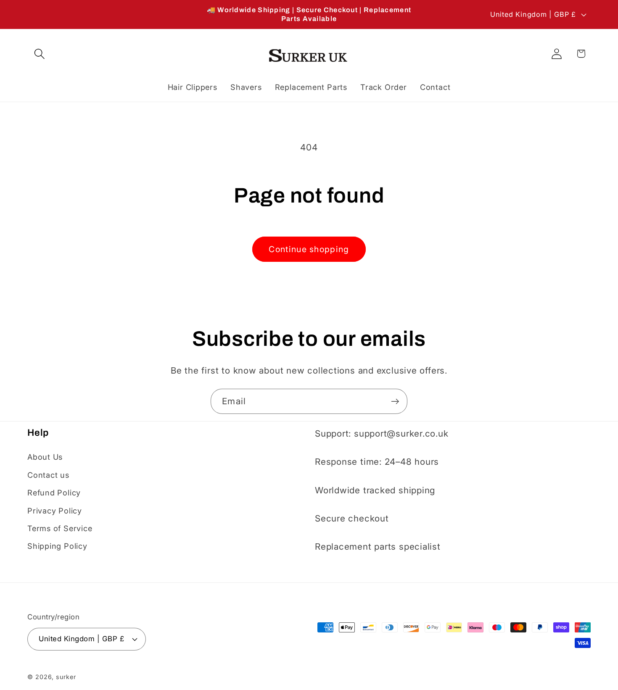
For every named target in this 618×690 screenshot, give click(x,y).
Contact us (48, 474)
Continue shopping (309, 249)
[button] (39, 54)
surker (66, 676)
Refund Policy (54, 492)
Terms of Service (59, 527)
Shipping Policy (57, 545)
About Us (45, 456)
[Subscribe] (395, 401)
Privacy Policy (54, 510)
